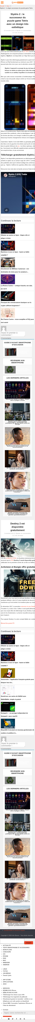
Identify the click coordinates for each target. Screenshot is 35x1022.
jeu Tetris (26, 51)
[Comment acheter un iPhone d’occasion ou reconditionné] (10, 352)
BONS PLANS (7, 949)
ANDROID (6, 964)
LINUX (5, 969)
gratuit (10, 623)
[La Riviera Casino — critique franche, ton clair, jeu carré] (8, 279)
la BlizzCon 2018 (11, 558)
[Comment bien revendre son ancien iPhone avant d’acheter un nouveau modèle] (10, 369)
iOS (4, 954)
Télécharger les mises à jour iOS (13, 994)
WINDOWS (6, 962)
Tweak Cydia (7, 975)
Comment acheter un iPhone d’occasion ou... (23, 352)
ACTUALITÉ (7, 945)
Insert (28, 943)
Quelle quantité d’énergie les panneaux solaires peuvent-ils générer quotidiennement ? (17, 514)
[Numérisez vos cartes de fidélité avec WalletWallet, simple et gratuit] (8, 690)
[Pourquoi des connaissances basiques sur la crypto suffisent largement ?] (8, 296)
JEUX (4, 984)
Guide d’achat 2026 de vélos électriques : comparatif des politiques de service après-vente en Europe (17, 422)
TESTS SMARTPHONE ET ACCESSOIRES (16, 947)
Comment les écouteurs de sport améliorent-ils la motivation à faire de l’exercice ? (17, 491)
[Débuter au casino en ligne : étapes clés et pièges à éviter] (8, 228)
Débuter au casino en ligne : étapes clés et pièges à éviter (17, 399)
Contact (5, 1009)
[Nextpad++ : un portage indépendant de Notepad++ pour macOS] (8, 706)
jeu (19, 146)
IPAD (4, 958)
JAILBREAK (7, 973)
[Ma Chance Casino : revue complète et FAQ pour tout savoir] (8, 313)
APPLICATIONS (8, 982)
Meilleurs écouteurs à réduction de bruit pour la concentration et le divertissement (17, 446)
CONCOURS (7, 952)
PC (13, 623)
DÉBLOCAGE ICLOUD (10, 992)
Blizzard (3, 623)
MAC (4, 960)
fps (7, 623)
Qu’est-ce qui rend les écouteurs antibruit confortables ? (17, 468)
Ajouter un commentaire (23, 30)
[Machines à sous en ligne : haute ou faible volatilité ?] (8, 245)
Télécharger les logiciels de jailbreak (15, 997)
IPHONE (5, 956)
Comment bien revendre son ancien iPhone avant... (23, 370)
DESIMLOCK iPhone (9, 990)
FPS (12, 560)
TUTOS (5, 971)
